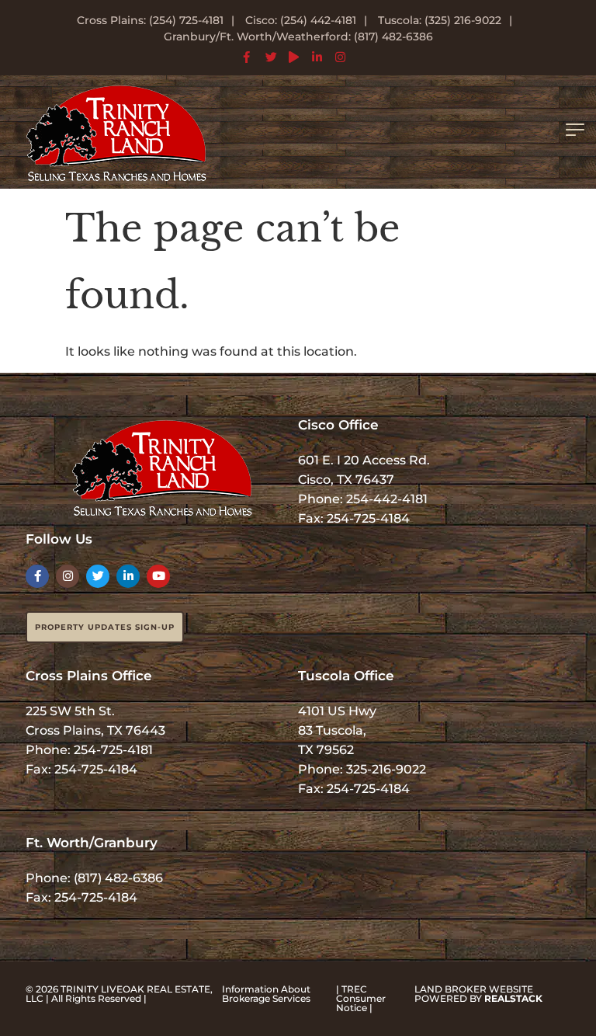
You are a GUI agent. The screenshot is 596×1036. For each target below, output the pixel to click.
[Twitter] (97, 576)
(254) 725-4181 (186, 20)
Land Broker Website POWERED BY (478, 993)
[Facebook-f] (37, 576)
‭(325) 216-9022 (462, 20)
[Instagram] (67, 576)
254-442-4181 (387, 499)
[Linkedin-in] (128, 576)
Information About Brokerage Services (266, 993)
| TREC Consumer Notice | (361, 998)
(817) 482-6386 (118, 878)
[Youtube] (158, 576)
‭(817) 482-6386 (393, 36)
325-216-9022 (386, 769)
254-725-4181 (113, 749)
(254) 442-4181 (318, 20)
